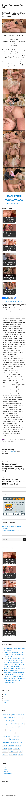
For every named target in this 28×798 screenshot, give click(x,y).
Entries (7, 771)
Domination (6, 733)
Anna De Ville (6, 721)
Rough (5, 748)
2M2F (8, 715)
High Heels (16, 736)
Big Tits (22, 724)
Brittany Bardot (13, 727)
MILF (17, 739)
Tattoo (11, 751)
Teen (16, 751)
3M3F (22, 715)
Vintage (20, 754)
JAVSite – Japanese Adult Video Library (13, 530)
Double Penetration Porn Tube (9, 795)
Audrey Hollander (8, 724)
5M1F (13, 718)
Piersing (19, 742)
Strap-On (5, 751)
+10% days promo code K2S (14, 301)
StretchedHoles (8, 439)
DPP (5, 698)
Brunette (21, 727)
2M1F (24, 439)
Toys (20, 751)
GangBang (7, 700)
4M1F (4, 718)
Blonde (8, 441)
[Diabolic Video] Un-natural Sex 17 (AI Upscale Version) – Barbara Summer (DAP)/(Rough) (14, 654)
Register (6, 767)
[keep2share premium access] (14, 506)
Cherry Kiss (16, 730)
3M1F (13, 715)
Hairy (9, 736)
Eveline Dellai (20, 733)
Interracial (5, 739)
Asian (13, 721)
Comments (8, 773)
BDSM (16, 724)
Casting (9, 730)
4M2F (9, 718)
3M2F (18, 715)
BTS (4, 730)
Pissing (5, 745)
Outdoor (13, 742)
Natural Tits (13, 441)
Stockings (16, 748)
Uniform (5, 754)
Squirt (10, 748)
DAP (5, 694)
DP (21, 439)
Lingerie (12, 739)
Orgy (5, 702)
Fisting (5, 736)
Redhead (11, 745)
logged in (12, 451)
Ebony (13, 733)
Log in (5, 769)
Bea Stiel (4, 441)
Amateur (19, 718)
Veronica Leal (13, 754)
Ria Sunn (18, 745)
